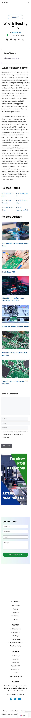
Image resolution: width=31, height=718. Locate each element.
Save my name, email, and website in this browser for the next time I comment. (15, 434)
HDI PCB (15, 673)
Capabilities (15, 612)
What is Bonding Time (11, 58)
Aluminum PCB (15, 669)
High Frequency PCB (15, 676)
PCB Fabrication (15, 629)
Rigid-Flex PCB (15, 666)
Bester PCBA (16, 32)
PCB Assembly (15, 632)
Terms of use (14, 711)
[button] (28, 2)
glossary (15, 17)
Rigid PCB (15, 659)
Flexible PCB (15, 662)
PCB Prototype (15, 656)
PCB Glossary (15, 616)
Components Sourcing (15, 642)
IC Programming (15, 639)
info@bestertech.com (17, 694)
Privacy (5, 711)
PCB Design (15, 636)
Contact (15, 619)
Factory (15, 609)
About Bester (15, 605)
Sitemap (24, 711)
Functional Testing (15, 646)
